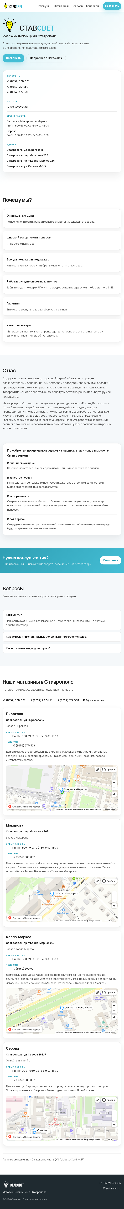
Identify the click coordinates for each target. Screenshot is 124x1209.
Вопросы (77, 6)
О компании (61, 6)
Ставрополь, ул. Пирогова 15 (25, 150)
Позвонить (112, 6)
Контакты (92, 6)
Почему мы (44, 6)
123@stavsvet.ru (17, 106)
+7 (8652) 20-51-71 (18, 86)
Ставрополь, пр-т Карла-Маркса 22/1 (31, 160)
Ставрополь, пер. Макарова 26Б (27, 155)
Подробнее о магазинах (46, 58)
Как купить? (14, 615)
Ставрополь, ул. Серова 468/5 (26, 166)
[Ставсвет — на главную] (12, 6)
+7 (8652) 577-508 (18, 92)
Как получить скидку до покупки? (28, 648)
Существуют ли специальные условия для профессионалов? (47, 636)
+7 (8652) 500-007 (18, 81)
